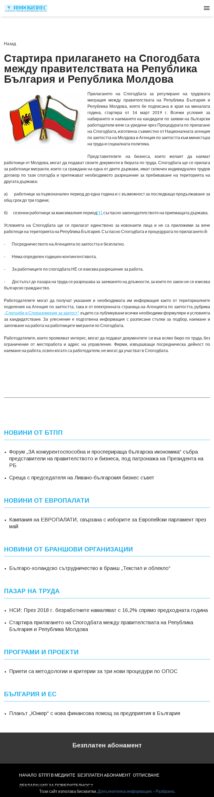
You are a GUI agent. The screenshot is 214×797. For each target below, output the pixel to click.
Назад (10, 43)
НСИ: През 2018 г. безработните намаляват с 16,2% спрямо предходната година (108, 610)
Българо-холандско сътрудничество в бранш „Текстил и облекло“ (89, 568)
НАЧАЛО (28, 774)
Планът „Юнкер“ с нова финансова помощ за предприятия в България (94, 713)
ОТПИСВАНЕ (146, 774)
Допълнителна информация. (125, 791)
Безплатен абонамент (107, 745)
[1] (99, 212)
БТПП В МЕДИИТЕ (57, 774)
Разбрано (165, 791)
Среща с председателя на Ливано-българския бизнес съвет (81, 477)
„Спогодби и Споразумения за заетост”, (41, 312)
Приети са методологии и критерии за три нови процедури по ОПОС (93, 671)
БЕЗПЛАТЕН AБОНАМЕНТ (104, 774)
